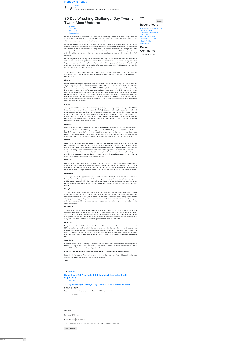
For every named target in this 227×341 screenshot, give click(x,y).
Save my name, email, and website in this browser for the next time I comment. (92, 324)
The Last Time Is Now (147, 37)
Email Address (69, 319)
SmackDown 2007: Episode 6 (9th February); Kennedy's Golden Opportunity (96, 276)
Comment (67, 310)
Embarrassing (144, 43)
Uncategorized (74, 33)
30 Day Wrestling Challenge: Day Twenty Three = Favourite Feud (97, 284)
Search (142, 17)
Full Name (68, 315)
